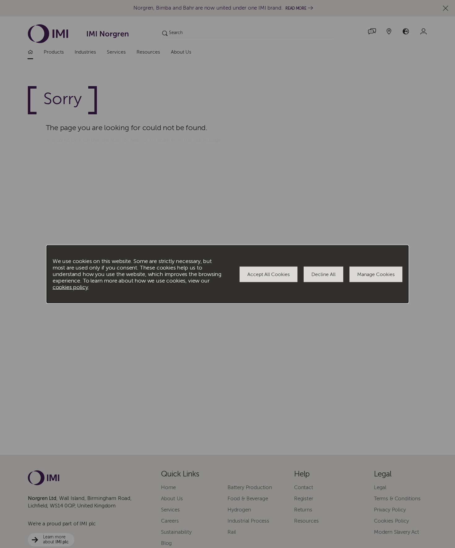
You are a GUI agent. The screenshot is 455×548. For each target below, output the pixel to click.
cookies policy (70, 287)
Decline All (323, 274)
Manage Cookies (376, 274)
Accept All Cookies (268, 274)
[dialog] (227, 274)
